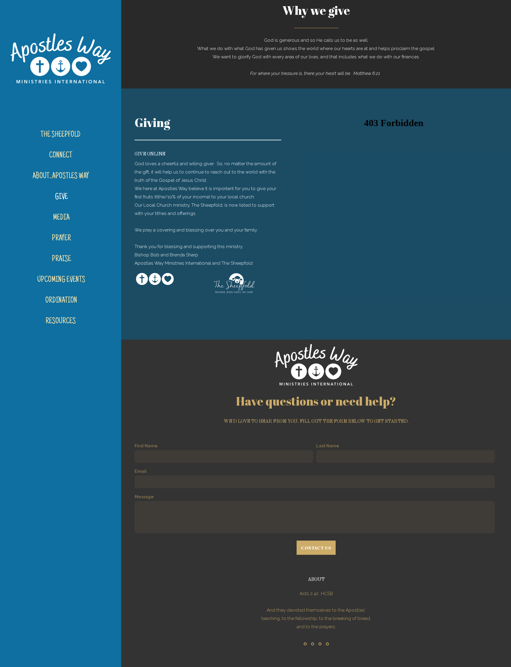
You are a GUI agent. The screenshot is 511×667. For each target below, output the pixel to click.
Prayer (61, 238)
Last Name (327, 445)
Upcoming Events (61, 280)
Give (61, 197)
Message (144, 496)
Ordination (61, 300)
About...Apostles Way (61, 176)
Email (141, 471)
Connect (61, 155)
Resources (61, 321)
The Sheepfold (61, 135)
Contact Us (316, 548)
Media (61, 217)
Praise (61, 259)
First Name (146, 445)
